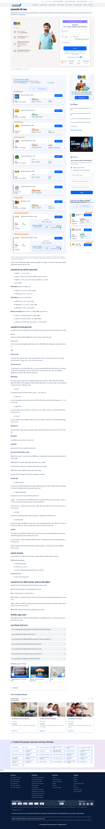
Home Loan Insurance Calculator (71, 762)
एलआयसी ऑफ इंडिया (18, 69)
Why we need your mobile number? (82, 39)
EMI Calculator (15, 765)
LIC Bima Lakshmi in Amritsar (48, 718)
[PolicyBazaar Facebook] (80, 804)
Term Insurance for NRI (85, 747)
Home (13, 69)
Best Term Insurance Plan (57, 747)
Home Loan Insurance (57, 761)
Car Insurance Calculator (37, 795)
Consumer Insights (56, 787)
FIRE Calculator (83, 761)
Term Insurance (15, 750)
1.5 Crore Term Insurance (15, 762)
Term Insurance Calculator (29, 751)
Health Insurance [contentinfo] (16, 785)
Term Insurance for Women (71, 747)
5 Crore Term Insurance (44, 754)
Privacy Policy (83, 53)
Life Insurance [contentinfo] (16, 779)
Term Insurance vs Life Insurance (85, 751)
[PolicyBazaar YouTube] (91, 804)
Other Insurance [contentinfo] (16, 787)
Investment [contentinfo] (15, 783)
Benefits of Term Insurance (83, 754)
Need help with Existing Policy (81, 170)
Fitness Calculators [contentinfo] (38, 779)
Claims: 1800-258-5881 (82, 1)
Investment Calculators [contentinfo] (39, 777)
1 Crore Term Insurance (44, 747)
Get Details (58, 95)
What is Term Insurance (17, 754)
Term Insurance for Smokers (84, 758)
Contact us (75, 787)
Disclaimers (15, 687)
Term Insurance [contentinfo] (16, 781)
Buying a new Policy (78, 167)
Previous (12, 674)
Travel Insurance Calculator (38, 793)
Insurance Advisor (43, 761)
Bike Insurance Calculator (38, 797)
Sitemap (75, 779)
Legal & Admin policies (78, 783)
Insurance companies (57, 781)
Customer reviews (56, 779)
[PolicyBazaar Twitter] (84, 804)
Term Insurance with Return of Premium (57, 751)
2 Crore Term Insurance (58, 754)
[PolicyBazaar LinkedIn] (87, 804)
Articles (54, 777)
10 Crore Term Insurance (70, 758)
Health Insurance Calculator (38, 791)
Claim (42, 1)
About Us (75, 777)
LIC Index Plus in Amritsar (75, 718)
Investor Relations (77, 791)
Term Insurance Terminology (15, 758)
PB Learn (54, 785)
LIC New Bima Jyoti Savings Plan (21, 718)
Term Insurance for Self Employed (44, 758)
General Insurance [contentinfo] (17, 777)
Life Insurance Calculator (29, 754)
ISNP (74, 785)
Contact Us (91, 1)
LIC (26, 747)
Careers (75, 781)
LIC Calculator (15, 747)
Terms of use (75, 54)
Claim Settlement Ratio (57, 758)
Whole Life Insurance (71, 750)
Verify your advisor (77, 789)
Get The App (49, 1)
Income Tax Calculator (37, 781)
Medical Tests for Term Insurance (30, 758)
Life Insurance (42, 750)
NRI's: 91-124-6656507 (58, 1)
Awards (54, 783)
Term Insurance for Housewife (71, 754)
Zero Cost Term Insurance (29, 762)
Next (62, 674)
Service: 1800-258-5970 (70, 1)
